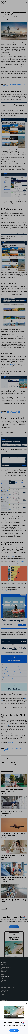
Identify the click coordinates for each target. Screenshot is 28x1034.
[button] (26, 1003)
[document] (14, 517)
